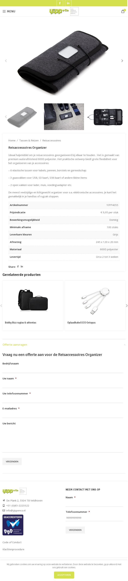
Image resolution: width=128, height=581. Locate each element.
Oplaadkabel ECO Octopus (81, 322)
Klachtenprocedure (13, 549)
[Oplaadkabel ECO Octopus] (95, 299)
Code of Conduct (12, 542)
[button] (5, 60)
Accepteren (64, 574)
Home (12, 140)
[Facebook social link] (18, 266)
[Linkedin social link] (22, 266)
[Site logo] (64, 11)
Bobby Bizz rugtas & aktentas (20, 322)
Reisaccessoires (51, 140)
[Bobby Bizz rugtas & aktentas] (33, 299)
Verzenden (12, 461)
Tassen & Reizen (29, 140)
